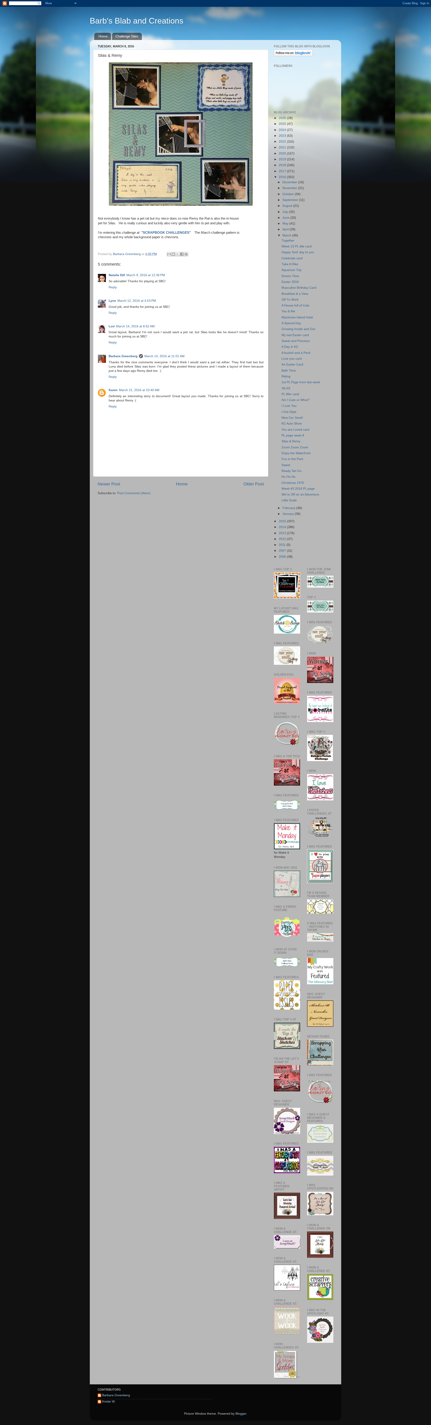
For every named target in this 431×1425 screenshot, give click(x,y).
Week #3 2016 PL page (298, 488)
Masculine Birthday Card (298, 287)
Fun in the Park (292, 459)
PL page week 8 (292, 435)
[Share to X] (177, 254)
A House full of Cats (295, 305)
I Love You (289, 405)
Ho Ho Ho (288, 476)
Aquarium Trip (291, 270)
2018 (283, 165)
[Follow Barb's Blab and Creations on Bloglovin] (293, 55)
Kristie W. (108, 1401)
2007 (283, 550)
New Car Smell (292, 417)
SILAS (285, 388)
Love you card (291, 358)
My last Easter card (295, 335)
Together (287, 240)
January (288, 513)
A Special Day (291, 323)
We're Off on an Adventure (300, 494)
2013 (283, 533)
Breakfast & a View (294, 293)
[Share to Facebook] (182, 254)
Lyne (112, 300)
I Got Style (288, 412)
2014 (283, 527)
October (288, 194)
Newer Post (109, 484)
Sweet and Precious (295, 341)
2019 (283, 159)
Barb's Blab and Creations (136, 20)
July (285, 212)
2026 (283, 118)
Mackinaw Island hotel (297, 317)
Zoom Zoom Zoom (294, 447)
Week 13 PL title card (296, 246)
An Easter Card (292, 364)
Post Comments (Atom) (133, 493)
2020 (283, 153)
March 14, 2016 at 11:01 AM (164, 356)
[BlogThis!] (173, 254)
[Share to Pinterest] (186, 254)
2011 (282, 544)
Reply (113, 287)
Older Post (253, 484)
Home (103, 36)
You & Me (288, 311)
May (285, 223)
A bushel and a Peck (295, 353)
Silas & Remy (290, 441)
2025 (283, 124)
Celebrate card (292, 258)
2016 (283, 177)
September (290, 200)
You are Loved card (295, 429)
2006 (283, 556)
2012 (283, 539)
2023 (283, 135)
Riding (285, 376)
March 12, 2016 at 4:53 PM (136, 300)
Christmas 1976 (292, 483)
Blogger (240, 1413)
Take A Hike (289, 264)
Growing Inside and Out (298, 329)
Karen (113, 390)
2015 (283, 521)
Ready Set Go (291, 471)
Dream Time (290, 276)
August (287, 205)
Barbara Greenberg (123, 356)
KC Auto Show (291, 423)
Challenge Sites (126, 36)
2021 (283, 147)
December (290, 182)
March (287, 235)
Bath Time (288, 370)
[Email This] (169, 254)
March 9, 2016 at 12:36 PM (145, 275)
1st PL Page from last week (300, 382)
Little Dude (289, 500)
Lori (112, 326)
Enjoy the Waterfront (295, 453)
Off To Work (290, 299)
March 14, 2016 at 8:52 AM (135, 326)
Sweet (285, 465)
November (290, 188)
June (286, 217)
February (289, 508)
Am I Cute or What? (295, 400)
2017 (283, 171)
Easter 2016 (290, 282)
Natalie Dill (117, 275)
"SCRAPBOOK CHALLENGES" (165, 232)
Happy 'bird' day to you (297, 252)
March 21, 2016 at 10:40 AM (139, 390)
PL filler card (290, 394)
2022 (283, 141)
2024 (283, 130)
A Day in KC (289, 346)
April (286, 229)
